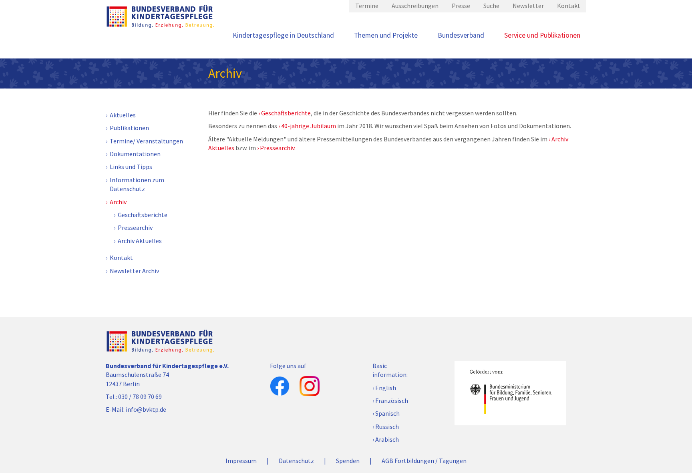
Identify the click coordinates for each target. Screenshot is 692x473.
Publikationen (129, 128)
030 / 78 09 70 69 (140, 396)
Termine (366, 6)
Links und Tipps (131, 167)
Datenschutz (296, 461)
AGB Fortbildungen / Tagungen (424, 461)
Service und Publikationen (542, 35)
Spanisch (387, 413)
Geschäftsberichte (142, 215)
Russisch (387, 427)
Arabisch (387, 439)
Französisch (391, 401)
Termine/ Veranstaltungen (146, 141)
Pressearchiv (135, 227)
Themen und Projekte (386, 35)
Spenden (348, 461)
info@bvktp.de (146, 409)
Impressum (241, 461)
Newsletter (528, 6)
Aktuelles (123, 115)
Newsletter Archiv (134, 271)
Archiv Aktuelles (140, 241)
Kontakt (568, 6)
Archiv (118, 202)
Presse (461, 6)
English (385, 388)
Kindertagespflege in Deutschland (283, 35)
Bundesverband (461, 35)
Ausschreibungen (415, 6)
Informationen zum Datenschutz (137, 184)
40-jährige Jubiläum (308, 126)
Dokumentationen (135, 154)
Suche (491, 6)
